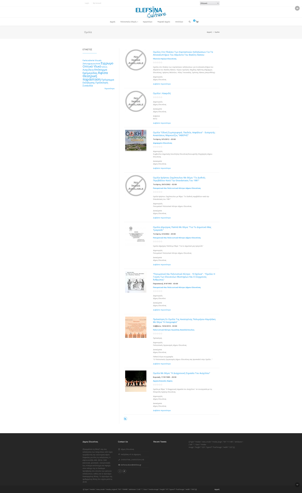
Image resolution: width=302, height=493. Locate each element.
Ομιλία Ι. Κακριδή (162, 93)
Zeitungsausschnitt (91, 63)
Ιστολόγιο (179, 22)
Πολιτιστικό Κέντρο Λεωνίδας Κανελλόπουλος (173, 330)
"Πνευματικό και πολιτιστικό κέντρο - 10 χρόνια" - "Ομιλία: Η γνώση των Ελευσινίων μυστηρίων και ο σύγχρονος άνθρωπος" (184, 277)
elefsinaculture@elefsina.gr (131, 465)
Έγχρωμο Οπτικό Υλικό (98, 64)
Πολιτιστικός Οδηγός (128, 22)
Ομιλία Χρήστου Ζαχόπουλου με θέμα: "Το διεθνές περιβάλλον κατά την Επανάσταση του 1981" (179, 179)
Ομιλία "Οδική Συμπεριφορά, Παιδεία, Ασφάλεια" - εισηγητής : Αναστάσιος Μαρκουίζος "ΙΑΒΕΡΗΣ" (184, 134)
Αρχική (112, 22)
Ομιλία (217, 32)
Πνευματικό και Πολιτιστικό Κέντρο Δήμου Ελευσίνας (177, 188)
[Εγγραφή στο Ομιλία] (125, 418)
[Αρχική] (151, 12)
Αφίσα (103, 72)
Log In (87, 3)
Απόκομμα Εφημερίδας (95, 71)
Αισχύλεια (88, 69)
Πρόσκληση (101, 82)
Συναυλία (88, 85)
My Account (97, 3)
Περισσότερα (109, 88)
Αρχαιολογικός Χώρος (162, 381)
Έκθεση (104, 67)
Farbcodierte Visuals (92, 60)
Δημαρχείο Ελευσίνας (162, 143)
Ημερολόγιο (147, 22)
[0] (195, 22)
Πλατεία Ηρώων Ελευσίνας (164, 58)
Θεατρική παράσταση (92, 77)
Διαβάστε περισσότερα (162, 84)
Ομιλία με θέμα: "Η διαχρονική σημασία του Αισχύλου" (181, 373)
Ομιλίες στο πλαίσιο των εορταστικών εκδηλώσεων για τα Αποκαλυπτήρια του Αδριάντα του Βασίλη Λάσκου (183, 53)
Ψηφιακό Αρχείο (163, 22)
